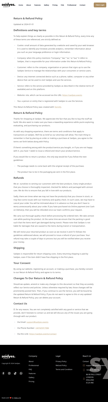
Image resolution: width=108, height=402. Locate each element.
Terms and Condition (64, 369)
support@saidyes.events (37, 322)
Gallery (46, 5)
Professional (71, 5)
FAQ (62, 5)
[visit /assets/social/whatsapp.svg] (21, 373)
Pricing (54, 5)
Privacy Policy (61, 361)
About (28, 5)
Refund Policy (61, 365)
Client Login (100, 5)
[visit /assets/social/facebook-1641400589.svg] (3, 373)
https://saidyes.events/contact (43, 334)
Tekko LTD (17, 398)
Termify (58, 107)
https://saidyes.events (72, 95)
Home (21, 5)
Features (37, 5)
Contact (82, 5)
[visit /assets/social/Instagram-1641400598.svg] (9, 373)
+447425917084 (42, 328)
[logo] (8, 5)
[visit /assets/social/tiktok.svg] (15, 373)
